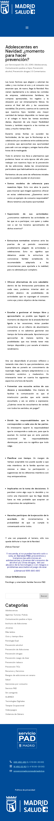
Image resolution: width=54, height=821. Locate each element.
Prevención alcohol (14, 645)
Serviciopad (14, 64)
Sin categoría (11, 692)
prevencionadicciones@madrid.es (29, 771)
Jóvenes (9, 628)
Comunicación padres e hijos (18, 68)
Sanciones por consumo (16, 684)
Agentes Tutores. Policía (16, 615)
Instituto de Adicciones (16, 623)
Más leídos (10, 632)
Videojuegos (11, 710)
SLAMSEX (9, 697)
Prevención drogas (21, 71)
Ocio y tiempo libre (14, 636)
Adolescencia (40, 64)
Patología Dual (12, 640)
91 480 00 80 (20, 766)
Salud (7, 679)
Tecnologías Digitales (15, 701)
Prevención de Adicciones (17, 649)
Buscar (44, 596)
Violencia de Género (14, 714)
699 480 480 (20, 762)
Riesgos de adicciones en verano (20, 675)
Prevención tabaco (14, 662)
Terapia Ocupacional (14, 705)
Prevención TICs (12, 666)
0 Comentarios (39, 71)
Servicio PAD (11, 688)
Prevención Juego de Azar (17, 658)
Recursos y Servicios (14, 671)
